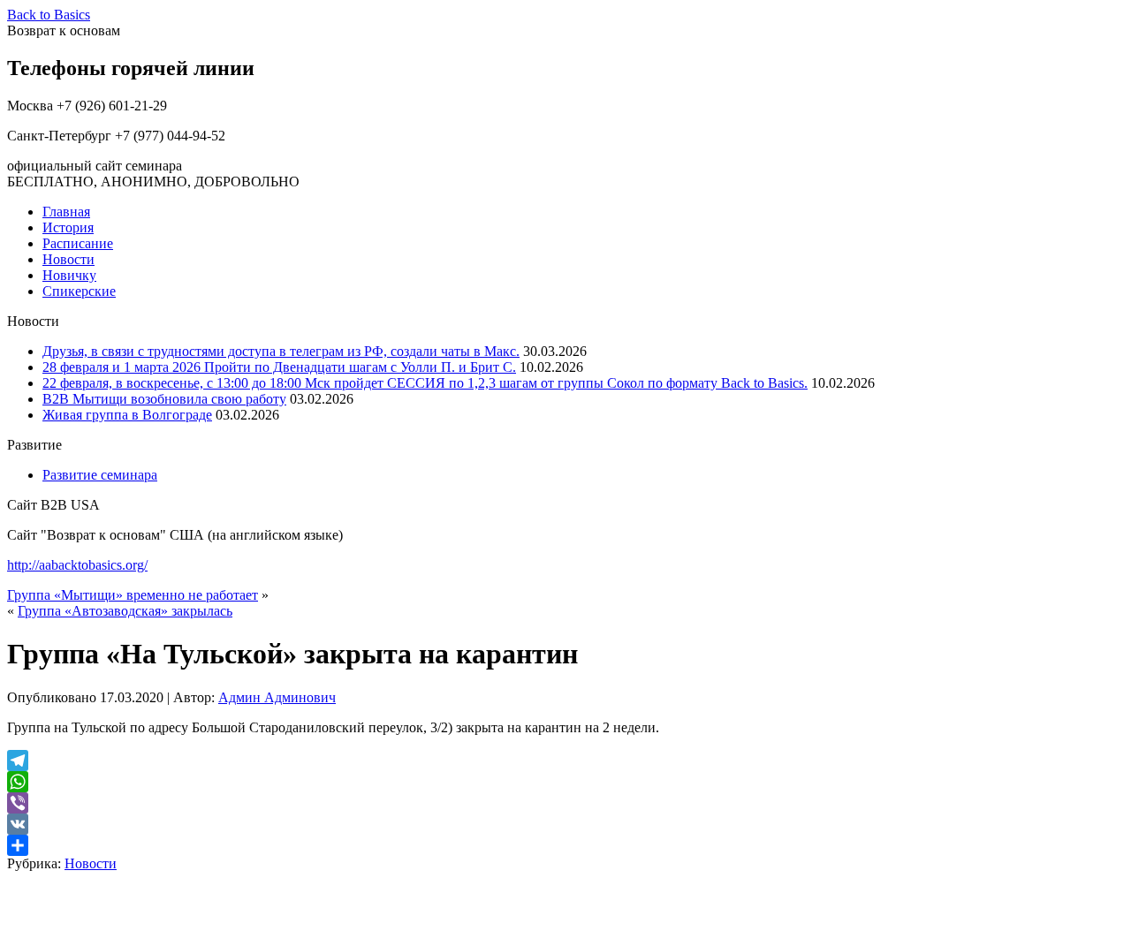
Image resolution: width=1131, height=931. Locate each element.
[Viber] (565, 803)
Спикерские (79, 291)
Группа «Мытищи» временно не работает (132, 594)
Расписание (77, 243)
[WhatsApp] (565, 781)
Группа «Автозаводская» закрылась (125, 610)
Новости (68, 259)
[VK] (565, 824)
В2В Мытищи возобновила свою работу (164, 398)
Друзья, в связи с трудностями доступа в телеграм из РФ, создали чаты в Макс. (281, 351)
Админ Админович (277, 697)
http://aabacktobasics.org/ (77, 564)
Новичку (69, 275)
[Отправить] (565, 845)
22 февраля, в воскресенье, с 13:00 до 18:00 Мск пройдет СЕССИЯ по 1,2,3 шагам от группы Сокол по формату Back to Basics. (425, 382)
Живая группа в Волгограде (127, 414)
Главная (66, 211)
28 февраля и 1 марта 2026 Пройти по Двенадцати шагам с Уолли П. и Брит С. (279, 367)
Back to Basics (48, 14)
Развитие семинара (99, 474)
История (68, 227)
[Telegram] (565, 760)
